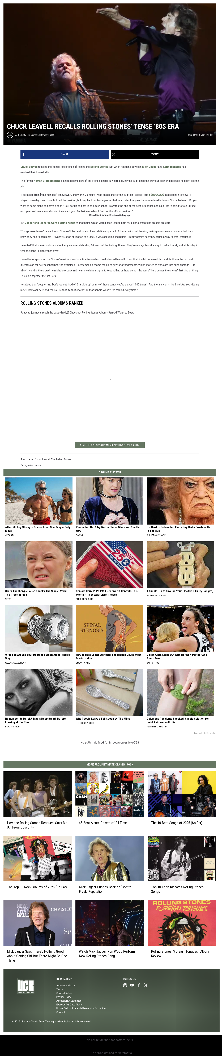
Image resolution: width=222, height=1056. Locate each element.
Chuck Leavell (29, 166)
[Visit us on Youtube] (133, 985)
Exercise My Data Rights (69, 1004)
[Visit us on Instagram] (126, 985)
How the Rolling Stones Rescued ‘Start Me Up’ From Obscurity (37, 825)
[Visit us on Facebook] (140, 985)
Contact (60, 1012)
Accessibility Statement (69, 1000)
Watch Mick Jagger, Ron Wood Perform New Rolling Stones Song (107, 953)
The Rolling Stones (61, 459)
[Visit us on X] (147, 985)
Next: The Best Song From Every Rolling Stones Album (109, 445)
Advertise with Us (65, 985)
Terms (59, 989)
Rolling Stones (99, 166)
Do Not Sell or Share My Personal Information (81, 1008)
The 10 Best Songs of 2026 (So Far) (176, 823)
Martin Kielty (20, 135)
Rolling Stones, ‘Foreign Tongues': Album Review (180, 953)
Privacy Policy (63, 997)
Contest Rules (64, 993)
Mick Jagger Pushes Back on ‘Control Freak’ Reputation (105, 889)
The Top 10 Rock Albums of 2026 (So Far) (37, 887)
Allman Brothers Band (47, 180)
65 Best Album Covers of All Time (103, 823)
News (38, 465)
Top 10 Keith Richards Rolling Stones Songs (177, 889)
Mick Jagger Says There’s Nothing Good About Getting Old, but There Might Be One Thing (37, 956)
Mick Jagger (149, 166)
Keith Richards (172, 166)
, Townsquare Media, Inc (57, 1021)
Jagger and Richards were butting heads (50, 223)
